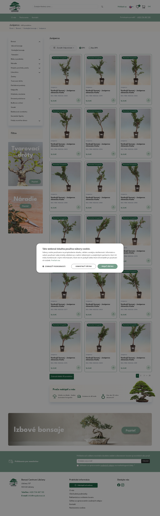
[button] (54, 266)
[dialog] (80, 258)
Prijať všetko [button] (107, 266)
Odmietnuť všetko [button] (84, 266)
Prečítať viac (55, 260)
